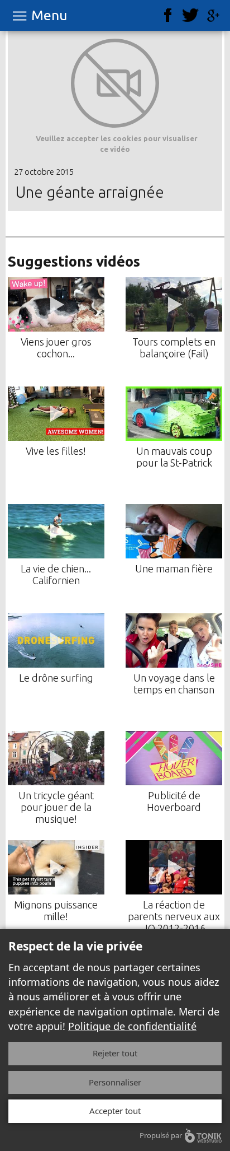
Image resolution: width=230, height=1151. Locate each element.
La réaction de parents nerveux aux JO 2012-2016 (174, 916)
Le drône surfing (56, 677)
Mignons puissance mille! (56, 910)
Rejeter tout (115, 1053)
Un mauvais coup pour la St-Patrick (174, 456)
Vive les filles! (56, 450)
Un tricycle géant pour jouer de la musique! (56, 807)
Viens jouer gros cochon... (56, 347)
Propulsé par (161, 1135)
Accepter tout (115, 1110)
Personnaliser (115, 1082)
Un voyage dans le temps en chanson (174, 683)
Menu (49, 15)
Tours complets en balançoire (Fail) (173, 347)
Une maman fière (174, 568)
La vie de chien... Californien (56, 574)
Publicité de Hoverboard (174, 801)
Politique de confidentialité (132, 1026)
